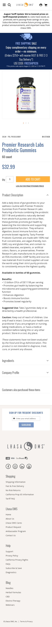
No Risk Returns (13, 490)
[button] (23, 123)
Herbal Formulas (13, 592)
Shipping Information (16, 482)
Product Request (13, 527)
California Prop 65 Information (20, 494)
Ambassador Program (16, 531)
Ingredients (8, 360)
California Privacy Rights (17, 559)
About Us (10, 518)
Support (9, 551)
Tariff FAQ (10, 498)
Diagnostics (11, 572)
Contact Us (11, 535)
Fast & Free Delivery (15, 486)
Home (8, 514)
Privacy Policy (12, 555)
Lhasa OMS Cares (14, 523)
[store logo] (26, 4)
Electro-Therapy (13, 600)
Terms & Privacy (26, 621)
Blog (8, 582)
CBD (8, 596)
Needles (9, 588)
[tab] (26, 194)
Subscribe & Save (14, 568)
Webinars (10, 605)
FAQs (8, 564)
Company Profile (10, 372)
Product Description (12, 195)
